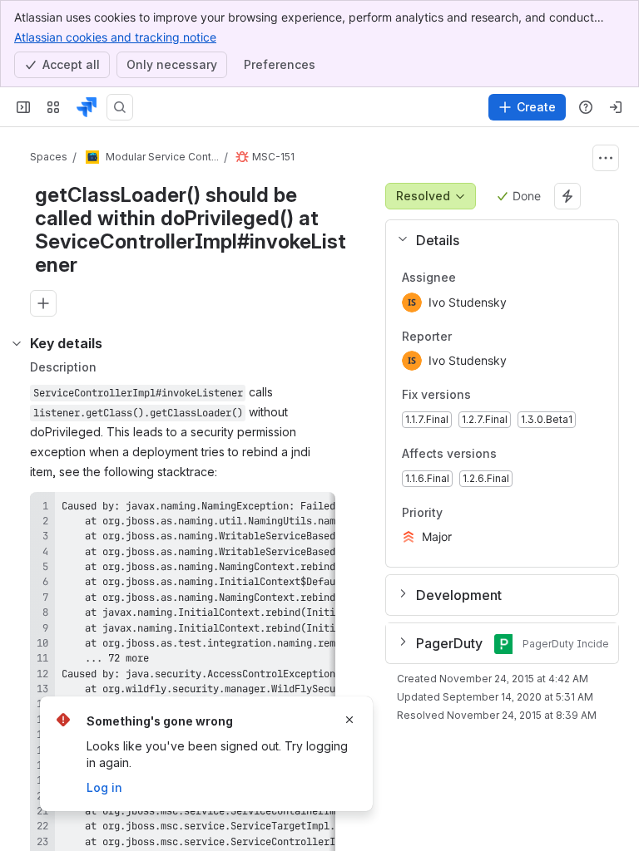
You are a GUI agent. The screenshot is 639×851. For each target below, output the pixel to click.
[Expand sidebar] (23, 107)
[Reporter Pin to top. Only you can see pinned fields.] (465, 336)
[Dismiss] (349, 720)
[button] (495, 240)
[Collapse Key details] (17, 343)
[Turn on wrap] (285, 510)
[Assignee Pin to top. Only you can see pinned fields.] (469, 277)
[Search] (119, 107)
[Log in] (615, 107)
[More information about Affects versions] (513, 454)
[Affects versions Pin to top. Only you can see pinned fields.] (533, 453)
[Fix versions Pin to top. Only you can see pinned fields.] (507, 395)
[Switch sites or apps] (53, 107)
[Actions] (605, 158)
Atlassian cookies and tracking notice (115, 37)
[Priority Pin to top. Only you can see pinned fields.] (479, 512)
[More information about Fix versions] (487, 396)
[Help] (585, 107)
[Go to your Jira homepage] (86, 107)
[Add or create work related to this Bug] (43, 303)
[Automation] (567, 196)
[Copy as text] (315, 510)
